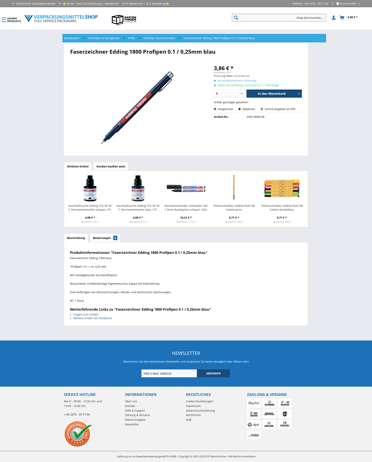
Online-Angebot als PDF (279, 109)
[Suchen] (236, 18)
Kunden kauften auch (110, 166)
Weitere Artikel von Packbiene (92, 318)
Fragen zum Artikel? (86, 314)
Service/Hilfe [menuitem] (348, 3)
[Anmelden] (333, 18)
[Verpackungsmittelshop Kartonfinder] (124, 20)
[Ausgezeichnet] (93, 434)
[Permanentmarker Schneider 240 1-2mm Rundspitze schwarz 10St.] (186, 188)
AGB (188, 419)
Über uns (131, 401)
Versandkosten (242, 76)
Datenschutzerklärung (200, 410)
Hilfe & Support (135, 410)
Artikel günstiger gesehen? (231, 102)
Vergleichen (225, 109)
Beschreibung (76, 238)
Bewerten (249, 109)
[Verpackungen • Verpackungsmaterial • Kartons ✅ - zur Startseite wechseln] (61, 18)
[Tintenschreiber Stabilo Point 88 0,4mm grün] (234, 188)
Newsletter (132, 424)
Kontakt (130, 406)
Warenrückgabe (135, 419)
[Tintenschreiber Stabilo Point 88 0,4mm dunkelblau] (282, 188)
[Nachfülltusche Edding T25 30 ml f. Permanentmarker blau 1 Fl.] (138, 188)
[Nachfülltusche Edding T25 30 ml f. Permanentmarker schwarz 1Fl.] (90, 188)
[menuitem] (280, 18)
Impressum (193, 406)
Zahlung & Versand (137, 415)
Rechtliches (193, 415)
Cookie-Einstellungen (199, 401)
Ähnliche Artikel (78, 166)
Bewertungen (104, 238)
